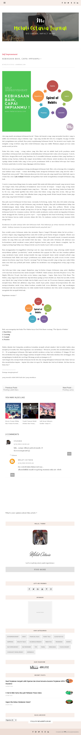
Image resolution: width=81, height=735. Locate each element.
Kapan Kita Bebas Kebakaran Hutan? (18, 702)
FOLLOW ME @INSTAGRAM (40, 721)
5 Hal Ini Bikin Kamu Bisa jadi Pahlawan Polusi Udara (24, 693)
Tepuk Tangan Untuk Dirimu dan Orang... (29, 422)
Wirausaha (52, 647)
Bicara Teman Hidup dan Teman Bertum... (12, 422)
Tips (36, 647)
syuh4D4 (18, 441)
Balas (69, 453)
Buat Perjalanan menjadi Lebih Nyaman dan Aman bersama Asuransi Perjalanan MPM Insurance (35, 682)
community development (15, 652)
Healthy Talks (21, 641)
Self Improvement (10, 54)
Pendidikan (59, 641)
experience (30, 652)
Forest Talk (46, 636)
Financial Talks (34, 636)
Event (24, 636)
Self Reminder (26, 647)
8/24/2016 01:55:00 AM (26, 463)
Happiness (10, 641)
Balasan (14, 455)
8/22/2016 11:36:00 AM (21, 444)
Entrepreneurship (12, 636)
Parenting (48, 641)
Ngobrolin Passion (36, 641)
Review (68, 641)
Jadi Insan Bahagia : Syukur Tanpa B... (46, 422)
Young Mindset (64, 647)
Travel (43, 647)
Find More (40, 569)
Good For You (58, 636)
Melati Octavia (9, 64)
